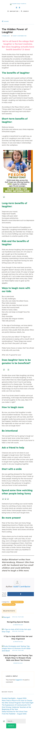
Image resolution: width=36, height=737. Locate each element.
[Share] (20, 594)
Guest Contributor (19, 35)
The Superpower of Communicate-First (16, 705)
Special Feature (8, 604)
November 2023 (17, 602)
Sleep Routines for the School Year (14, 711)
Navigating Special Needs (18, 622)
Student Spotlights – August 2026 (14, 698)
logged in (18, 680)
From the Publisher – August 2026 (14, 714)
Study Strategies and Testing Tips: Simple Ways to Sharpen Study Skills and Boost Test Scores (18, 657)
